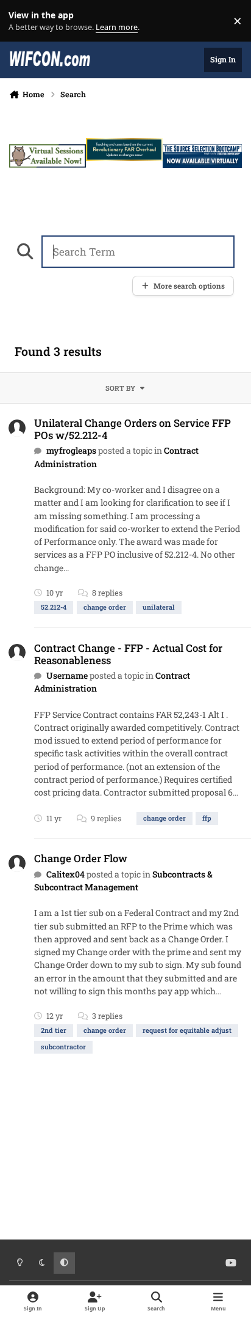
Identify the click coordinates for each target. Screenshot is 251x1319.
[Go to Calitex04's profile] (17, 863)
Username (67, 675)
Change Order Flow (80, 858)
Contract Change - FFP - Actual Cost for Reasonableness (128, 654)
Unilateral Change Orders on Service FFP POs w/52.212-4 (132, 429)
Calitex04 (65, 874)
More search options (189, 285)
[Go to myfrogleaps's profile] (17, 428)
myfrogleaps (71, 450)
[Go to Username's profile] (17, 652)
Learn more (23, 21)
